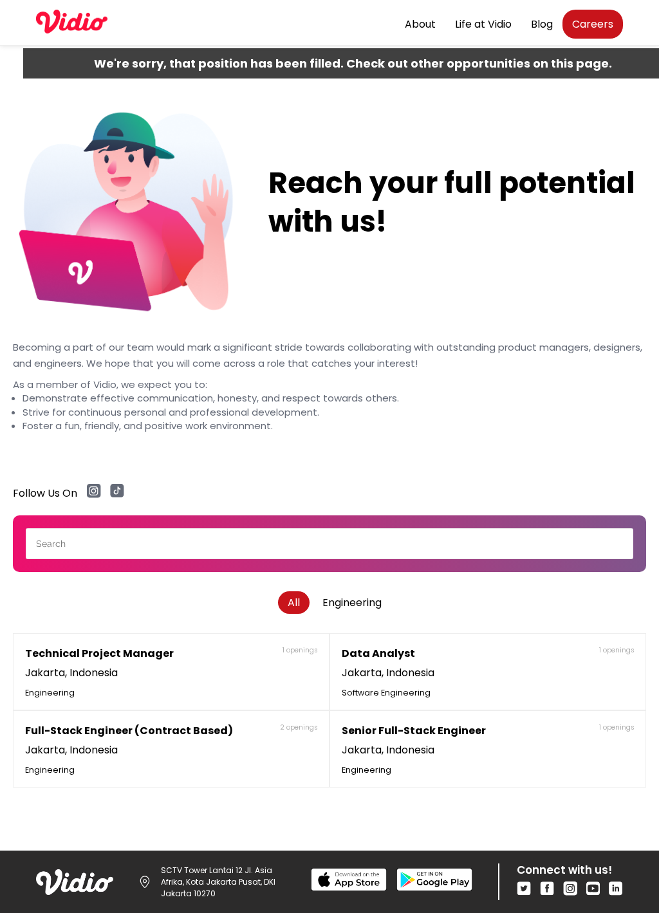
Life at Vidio (483, 24)
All (294, 602)
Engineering (352, 602)
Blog (542, 24)
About (420, 24)
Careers (592, 24)
